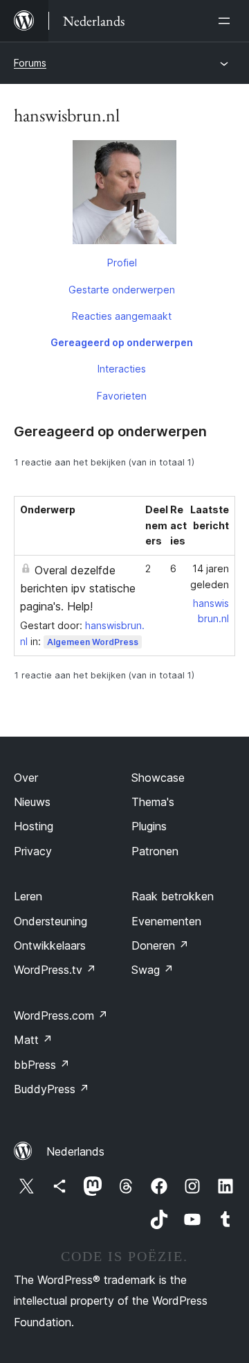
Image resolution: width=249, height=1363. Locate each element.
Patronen (154, 851)
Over (26, 778)
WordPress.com (61, 1015)
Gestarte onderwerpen (121, 289)
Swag (152, 970)
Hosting (33, 826)
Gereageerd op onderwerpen (121, 342)
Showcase (158, 778)
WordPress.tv (55, 970)
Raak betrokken (172, 896)
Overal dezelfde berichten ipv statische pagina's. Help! (78, 588)
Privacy (33, 851)
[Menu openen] (227, 21)
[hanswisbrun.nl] (124, 195)
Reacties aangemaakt (122, 316)
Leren (28, 896)
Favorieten (122, 396)
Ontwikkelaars (50, 945)
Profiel (122, 262)
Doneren (160, 945)
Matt (33, 1040)
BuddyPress (51, 1089)
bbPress (42, 1065)
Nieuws (32, 802)
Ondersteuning (50, 921)
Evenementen (166, 921)
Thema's (152, 802)
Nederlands (75, 1151)
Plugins (149, 826)
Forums (30, 63)
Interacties (122, 369)
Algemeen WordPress (92, 642)
